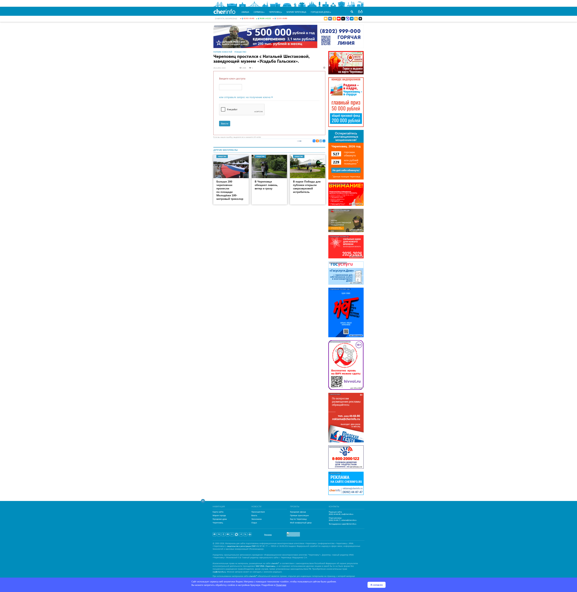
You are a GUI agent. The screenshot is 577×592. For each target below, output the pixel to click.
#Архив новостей (222, 51)
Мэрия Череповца (296, 12)
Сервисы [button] (258, 12)
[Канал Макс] (347, 19)
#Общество (240, 51)
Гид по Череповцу (298, 519)
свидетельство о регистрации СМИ (241, 546)
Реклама (268, 534)
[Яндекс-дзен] (250, 534)
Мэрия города (219, 515)
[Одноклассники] (317, 141)
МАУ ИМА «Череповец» (266, 566)
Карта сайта (218, 511)
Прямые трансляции (299, 515)
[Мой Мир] (324, 141)
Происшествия (258, 511)
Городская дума (220, 519)
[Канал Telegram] (241, 534)
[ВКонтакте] (314, 141)
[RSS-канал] (245, 534)
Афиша (245, 12)
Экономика (256, 519)
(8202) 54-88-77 (334, 520)
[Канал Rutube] (343, 18)
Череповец (218, 522)
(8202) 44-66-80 (334, 514)
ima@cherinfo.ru (347, 514)
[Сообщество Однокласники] (334, 18)
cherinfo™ (275, 563)
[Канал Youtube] (339, 18)
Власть (254, 515)
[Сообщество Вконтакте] (219, 534)
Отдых (254, 522)
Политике (281, 584)
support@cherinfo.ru (348, 524)
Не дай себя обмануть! (346, 170)
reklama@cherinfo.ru (348, 520)
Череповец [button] (275, 12)
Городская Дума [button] (320, 12)
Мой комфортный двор (301, 522)
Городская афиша (298, 511)
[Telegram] (320, 141)
